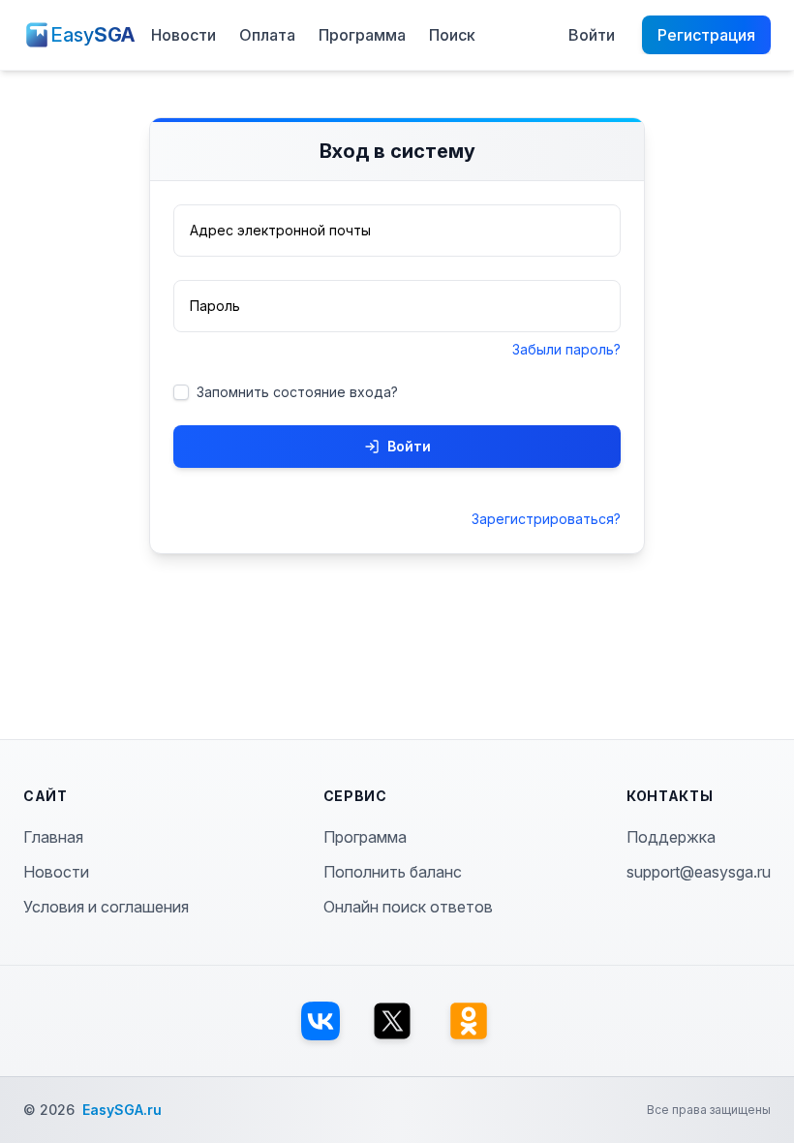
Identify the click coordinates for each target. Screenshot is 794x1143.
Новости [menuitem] (183, 35)
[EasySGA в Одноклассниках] (468, 1021)
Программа (365, 837)
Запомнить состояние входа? (297, 392)
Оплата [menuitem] (267, 35)
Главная (53, 837)
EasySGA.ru (122, 1109)
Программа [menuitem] (362, 35)
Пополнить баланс (392, 871)
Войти (409, 446)
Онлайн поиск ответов (408, 906)
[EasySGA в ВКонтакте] (320, 1021)
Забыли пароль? (566, 349)
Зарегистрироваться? (546, 518)
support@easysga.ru (698, 871)
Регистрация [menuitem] (706, 35)
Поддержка (671, 837)
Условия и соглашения (106, 906)
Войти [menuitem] (591, 35)
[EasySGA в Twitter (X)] (392, 1021)
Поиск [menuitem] (452, 35)
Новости (56, 871)
